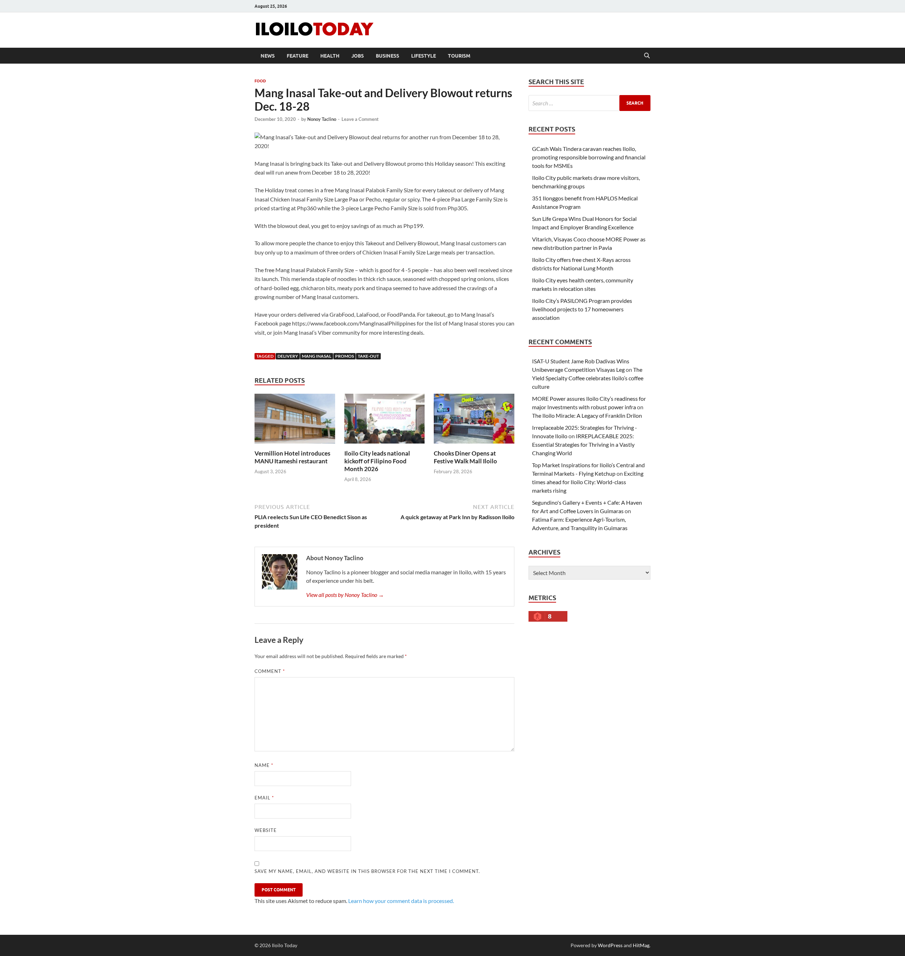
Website (266, 830)
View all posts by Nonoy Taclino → (345, 594)
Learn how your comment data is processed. (401, 900)
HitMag (641, 945)
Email (264, 797)
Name (264, 765)
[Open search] (647, 56)
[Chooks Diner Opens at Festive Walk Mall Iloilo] (474, 420)
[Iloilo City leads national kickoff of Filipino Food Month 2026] (384, 420)
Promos (344, 356)
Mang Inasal (316, 356)
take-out (368, 356)
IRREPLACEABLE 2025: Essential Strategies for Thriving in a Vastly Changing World (583, 444)
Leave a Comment (360, 119)
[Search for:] (589, 103)
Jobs (357, 56)
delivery (288, 356)
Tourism (459, 56)
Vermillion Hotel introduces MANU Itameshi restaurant (292, 457)
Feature (297, 56)
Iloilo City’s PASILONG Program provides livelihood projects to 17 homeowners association (582, 309)
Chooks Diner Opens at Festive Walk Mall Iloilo (465, 457)
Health (329, 56)
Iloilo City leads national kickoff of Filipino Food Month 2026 (377, 461)
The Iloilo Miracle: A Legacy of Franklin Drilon (587, 415)
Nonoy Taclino (321, 119)
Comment (270, 671)
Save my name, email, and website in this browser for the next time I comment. (367, 871)
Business (387, 56)
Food (260, 80)
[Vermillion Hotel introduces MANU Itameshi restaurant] (295, 420)
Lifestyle (423, 56)
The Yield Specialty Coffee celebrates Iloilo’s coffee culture (587, 378)
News (268, 56)
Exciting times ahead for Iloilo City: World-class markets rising (587, 482)
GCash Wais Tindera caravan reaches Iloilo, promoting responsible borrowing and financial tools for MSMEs (589, 157)
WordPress (610, 945)
